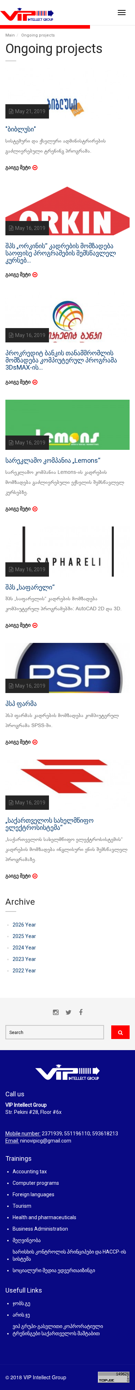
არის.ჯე (21, 1315)
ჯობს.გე (21, 1303)
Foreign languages (33, 1194)
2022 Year (24, 970)
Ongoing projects (38, 35)
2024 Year (24, 948)
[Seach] (120, 1032)
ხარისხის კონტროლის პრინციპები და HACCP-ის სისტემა (69, 1255)
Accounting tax (30, 1171)
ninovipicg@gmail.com (45, 1141)
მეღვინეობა (27, 1240)
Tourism (22, 1206)
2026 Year (24, 925)
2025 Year (24, 936)
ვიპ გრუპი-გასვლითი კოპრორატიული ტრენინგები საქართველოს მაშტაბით (58, 1329)
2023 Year (24, 959)
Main (10, 35)
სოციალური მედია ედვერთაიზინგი (54, 1270)
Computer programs (36, 1183)
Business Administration (40, 1229)
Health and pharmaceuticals (44, 1217)
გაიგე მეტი (18, 167)
